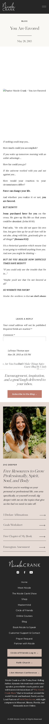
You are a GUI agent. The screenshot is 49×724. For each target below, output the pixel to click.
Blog (24, 21)
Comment (9, 335)
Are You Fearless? (13, 364)
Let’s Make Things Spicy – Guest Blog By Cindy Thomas (32, 367)
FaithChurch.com (27, 699)
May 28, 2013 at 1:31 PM (19, 354)
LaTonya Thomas (16, 350)
